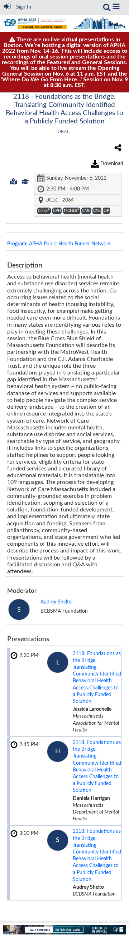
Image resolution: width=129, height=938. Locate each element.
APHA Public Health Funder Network (59, 243)
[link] (107, 7)
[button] (116, 6)
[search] (107, 7)
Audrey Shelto (56, 602)
